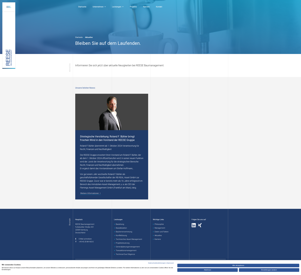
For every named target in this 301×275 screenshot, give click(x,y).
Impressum (170, 263)
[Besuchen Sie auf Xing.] (200, 225)
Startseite (79, 37)
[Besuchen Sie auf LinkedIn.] (194, 225)
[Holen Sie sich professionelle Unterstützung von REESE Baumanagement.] (9, 58)
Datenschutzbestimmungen (157, 263)
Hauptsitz (79, 219)
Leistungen (118, 219)
